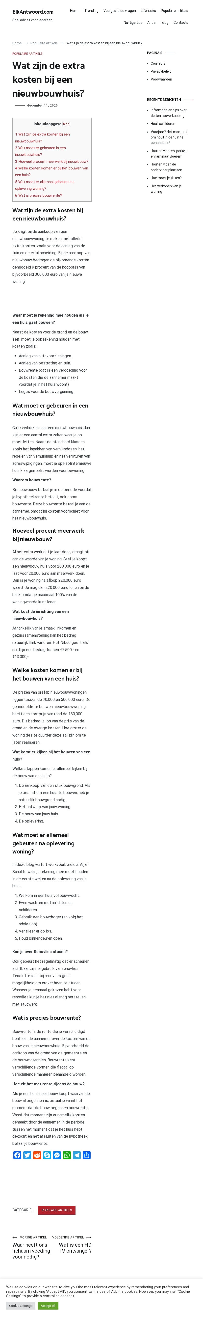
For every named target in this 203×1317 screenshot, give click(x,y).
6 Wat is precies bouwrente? (38, 195)
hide (66, 124)
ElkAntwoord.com (32, 12)
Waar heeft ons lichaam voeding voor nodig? (31, 1248)
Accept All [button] (48, 1306)
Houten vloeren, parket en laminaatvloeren (169, 153)
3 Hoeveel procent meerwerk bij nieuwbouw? (51, 161)
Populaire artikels (174, 11)
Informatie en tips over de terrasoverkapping (169, 112)
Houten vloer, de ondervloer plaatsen (166, 167)
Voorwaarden (161, 79)
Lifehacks (148, 11)
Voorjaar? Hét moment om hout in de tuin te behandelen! (169, 137)
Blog (165, 23)
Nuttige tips (133, 23)
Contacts (181, 23)
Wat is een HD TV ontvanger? (72, 1245)
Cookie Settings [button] (20, 1306)
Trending (91, 11)
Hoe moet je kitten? (166, 178)
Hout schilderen (163, 124)
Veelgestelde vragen (119, 11)
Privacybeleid (161, 71)
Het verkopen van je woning (166, 188)
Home (74, 11)
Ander (152, 23)
